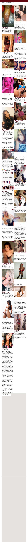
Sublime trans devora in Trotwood (18, 121)
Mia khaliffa (16, 43)
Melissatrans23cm (5, 348)
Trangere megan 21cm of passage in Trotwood (6, 94)
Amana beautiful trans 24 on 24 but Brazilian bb (7, 130)
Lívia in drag (16, 330)
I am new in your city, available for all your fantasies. (20, 253)
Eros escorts (3, 2)
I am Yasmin (4, 226)
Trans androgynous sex (18, 70)
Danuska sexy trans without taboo (19, 298)
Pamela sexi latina (5, 27)
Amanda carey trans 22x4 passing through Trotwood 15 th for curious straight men (7, 70)
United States (7, 2)
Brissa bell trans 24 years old (19, 182)
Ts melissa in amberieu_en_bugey (5, 292)
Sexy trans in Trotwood (6, 318)
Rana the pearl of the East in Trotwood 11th (19, 223)
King (3, 159)
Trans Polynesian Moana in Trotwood (19, 153)
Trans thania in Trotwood (6, 52)
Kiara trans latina (17, 279)
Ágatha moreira (5, 191)
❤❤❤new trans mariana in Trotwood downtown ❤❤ (7, 264)
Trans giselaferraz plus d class (19, 97)
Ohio (10, 2)
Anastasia (16, 206)
